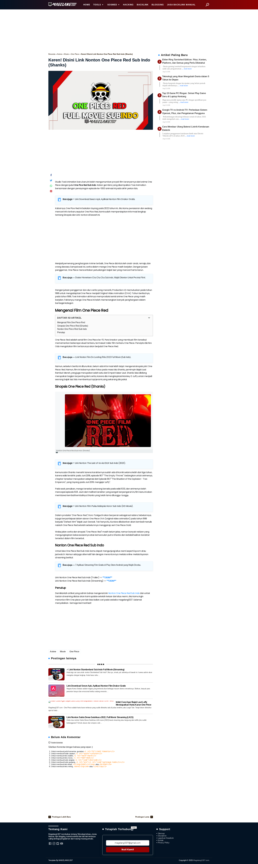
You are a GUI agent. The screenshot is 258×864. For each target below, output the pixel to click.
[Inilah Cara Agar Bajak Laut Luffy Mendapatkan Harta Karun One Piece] (81, 702)
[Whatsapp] (51, 186)
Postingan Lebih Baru (61, 817)
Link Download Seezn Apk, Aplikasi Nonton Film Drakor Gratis (105, 199)
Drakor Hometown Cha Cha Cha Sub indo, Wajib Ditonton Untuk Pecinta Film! (110, 277)
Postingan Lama (142, 817)
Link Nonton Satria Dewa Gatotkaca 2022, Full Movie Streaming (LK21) (100, 717)
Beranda (52, 54)
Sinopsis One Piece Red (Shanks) (72, 326)
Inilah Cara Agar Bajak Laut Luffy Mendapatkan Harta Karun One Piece (133, 703)
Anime (59, 54)
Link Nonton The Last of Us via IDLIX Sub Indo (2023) (100, 463)
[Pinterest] (51, 192)
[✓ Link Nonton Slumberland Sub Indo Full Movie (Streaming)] (56, 674)
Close (134, 827)
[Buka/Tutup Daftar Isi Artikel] (149, 318)
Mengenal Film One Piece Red (71, 322)
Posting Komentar (57, 742)
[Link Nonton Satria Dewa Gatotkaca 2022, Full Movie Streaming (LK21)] (56, 722)
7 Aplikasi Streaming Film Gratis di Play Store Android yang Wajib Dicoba (107, 565)
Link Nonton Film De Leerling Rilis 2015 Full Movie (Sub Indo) (102, 357)
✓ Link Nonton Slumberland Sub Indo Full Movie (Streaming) (95, 669)
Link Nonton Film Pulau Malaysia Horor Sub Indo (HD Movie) (104, 506)
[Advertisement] (129, 30)
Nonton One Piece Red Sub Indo (72, 329)
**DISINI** (107, 577)
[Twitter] (51, 181)
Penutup (61, 332)
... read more (187, 69)
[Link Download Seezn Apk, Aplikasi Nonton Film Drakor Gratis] (56, 691)
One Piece (75, 54)
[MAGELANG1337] (62, 4)
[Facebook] (51, 175)
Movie (66, 54)
